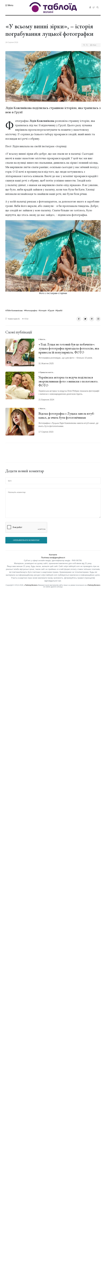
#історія (42, 310)
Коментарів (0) (14, 319)
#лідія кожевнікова (14, 310)
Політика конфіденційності (53, 557)
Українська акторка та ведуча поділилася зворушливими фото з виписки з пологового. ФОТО (68, 381)
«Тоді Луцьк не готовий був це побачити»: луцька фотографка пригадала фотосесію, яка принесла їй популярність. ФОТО (69, 348)
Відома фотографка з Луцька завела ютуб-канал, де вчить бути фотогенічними (67, 415)
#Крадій (58, 310)
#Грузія (51, 310)
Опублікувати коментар (26, 540)
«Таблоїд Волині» (31, 585)
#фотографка (30, 310)
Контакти (53, 555)
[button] (9, 5)
